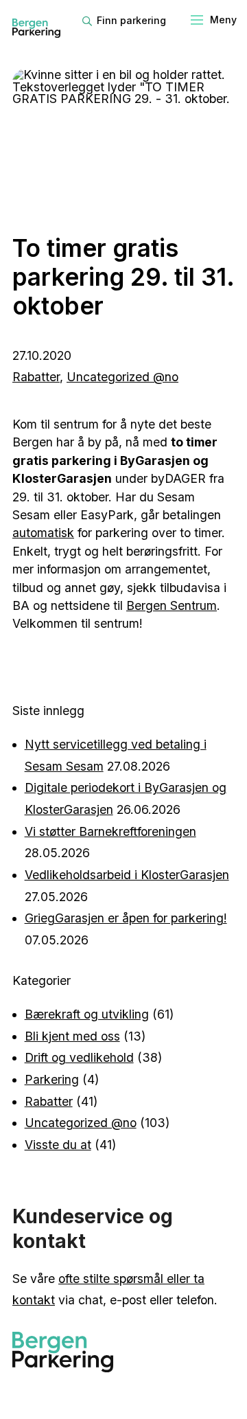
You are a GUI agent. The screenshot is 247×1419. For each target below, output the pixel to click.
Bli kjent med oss (72, 1036)
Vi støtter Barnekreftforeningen (110, 831)
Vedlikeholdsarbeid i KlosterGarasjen (127, 874)
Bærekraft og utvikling (87, 1014)
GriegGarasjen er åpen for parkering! (126, 918)
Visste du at (58, 1144)
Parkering (52, 1079)
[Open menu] (212, 20)
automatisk (43, 532)
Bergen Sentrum (171, 605)
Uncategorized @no (122, 377)
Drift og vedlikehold (79, 1057)
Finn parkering (131, 20)
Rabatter (36, 377)
